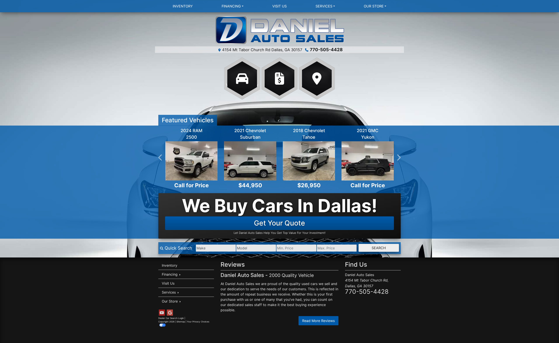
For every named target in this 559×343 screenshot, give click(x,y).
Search (379, 248)
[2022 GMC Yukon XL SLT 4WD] (368, 160)
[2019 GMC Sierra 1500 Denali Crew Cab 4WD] (250, 160)
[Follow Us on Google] (170, 313)
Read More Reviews (318, 320)
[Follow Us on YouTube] (162, 313)
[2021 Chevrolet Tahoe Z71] (309, 160)
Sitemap (180, 321)
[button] (160, 158)
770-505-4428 (326, 49)
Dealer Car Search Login (171, 318)
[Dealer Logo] (279, 30)
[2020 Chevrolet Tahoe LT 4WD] (191, 160)
